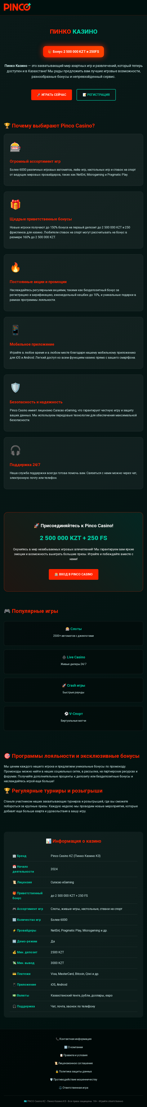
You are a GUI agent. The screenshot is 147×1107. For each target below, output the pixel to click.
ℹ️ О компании (73, 1047)
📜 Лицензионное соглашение (73, 1063)
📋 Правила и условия (73, 1055)
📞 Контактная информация (73, 1038)
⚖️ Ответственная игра (73, 1087)
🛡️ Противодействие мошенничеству (73, 1079)
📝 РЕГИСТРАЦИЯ (96, 95)
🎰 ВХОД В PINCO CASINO (74, 574)
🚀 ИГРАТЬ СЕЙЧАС (51, 95)
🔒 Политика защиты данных (73, 1071)
